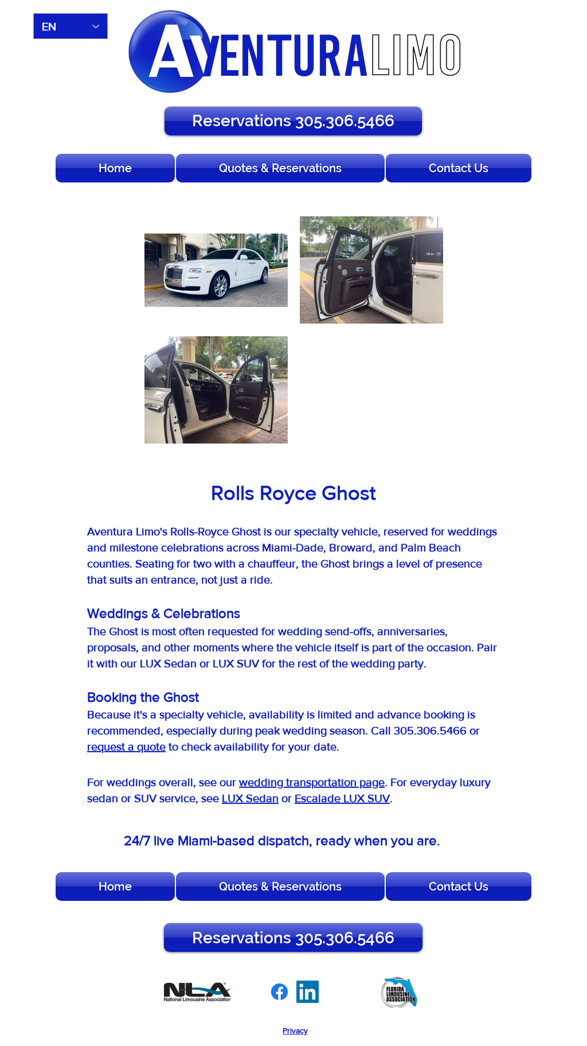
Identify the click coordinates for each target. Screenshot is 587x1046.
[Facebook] (279, 992)
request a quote (126, 746)
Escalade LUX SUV (342, 798)
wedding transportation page (312, 782)
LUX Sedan (250, 798)
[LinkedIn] (307, 992)
